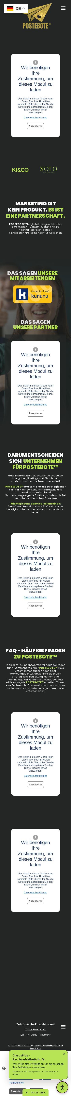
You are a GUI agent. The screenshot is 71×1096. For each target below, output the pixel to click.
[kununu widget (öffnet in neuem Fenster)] (32, 294)
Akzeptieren (35, 126)
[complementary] (16, 9)
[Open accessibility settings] (62, 1087)
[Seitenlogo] (35, 16)
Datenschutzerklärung (35, 117)
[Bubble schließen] (64, 1054)
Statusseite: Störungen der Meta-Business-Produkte (35, 1047)
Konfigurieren (16, 1082)
